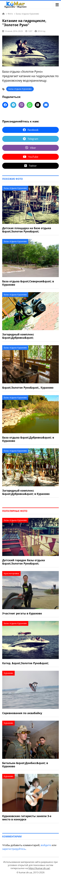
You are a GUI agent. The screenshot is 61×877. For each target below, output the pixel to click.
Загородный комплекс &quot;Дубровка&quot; (18, 336)
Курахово (8, 673)
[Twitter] (38, 105)
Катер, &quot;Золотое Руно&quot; (25, 663)
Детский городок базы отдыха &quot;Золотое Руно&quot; (23, 562)
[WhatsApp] (30, 105)
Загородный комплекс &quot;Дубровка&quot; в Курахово (26, 492)
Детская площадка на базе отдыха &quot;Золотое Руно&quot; (26, 229)
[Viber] (21, 105)
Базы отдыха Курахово (20, 88)
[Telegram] (13, 105)
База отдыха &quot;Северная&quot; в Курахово (28, 283)
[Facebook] (5, 105)
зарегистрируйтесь (14, 849)
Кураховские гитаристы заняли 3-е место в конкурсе (26, 817)
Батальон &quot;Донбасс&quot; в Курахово (25, 764)
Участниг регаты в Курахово (22, 613)
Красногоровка (11, 573)
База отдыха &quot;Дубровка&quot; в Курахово (28, 439)
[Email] (46, 105)
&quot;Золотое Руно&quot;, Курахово (27, 387)
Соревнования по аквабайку (22, 713)
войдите (46, 845)
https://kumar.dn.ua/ (39, 868)
